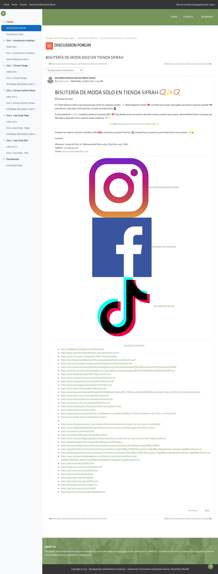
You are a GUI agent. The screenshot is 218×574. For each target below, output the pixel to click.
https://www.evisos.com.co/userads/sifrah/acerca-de (84, 395)
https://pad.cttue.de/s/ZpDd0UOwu (77, 474)
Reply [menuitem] (207, 510)
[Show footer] (210, 566)
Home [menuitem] (6, 4)
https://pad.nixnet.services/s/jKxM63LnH (79, 470)
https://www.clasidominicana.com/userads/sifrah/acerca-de (88, 377)
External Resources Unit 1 (17, 59)
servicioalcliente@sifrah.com (75, 151)
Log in (212, 4)
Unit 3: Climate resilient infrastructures (21, 102)
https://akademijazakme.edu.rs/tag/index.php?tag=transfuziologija (91, 442)
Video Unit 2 (11, 71)
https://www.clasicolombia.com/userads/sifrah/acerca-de (87, 399)
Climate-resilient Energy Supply (60, 38)
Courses (188, 16)
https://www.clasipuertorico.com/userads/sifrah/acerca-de (87, 381)
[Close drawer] (3, 13)
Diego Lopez (63, 81)
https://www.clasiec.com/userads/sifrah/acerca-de (83, 388)
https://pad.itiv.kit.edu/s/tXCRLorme (77, 463)
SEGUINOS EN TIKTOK (163, 306)
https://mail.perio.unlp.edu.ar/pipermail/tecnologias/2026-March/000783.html (97, 363)
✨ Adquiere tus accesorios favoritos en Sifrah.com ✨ (134, 123)
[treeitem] (21, 28)
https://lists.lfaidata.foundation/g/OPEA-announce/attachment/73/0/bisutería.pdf (98, 359)
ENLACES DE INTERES (134, 345)
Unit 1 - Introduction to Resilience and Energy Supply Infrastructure (21, 40)
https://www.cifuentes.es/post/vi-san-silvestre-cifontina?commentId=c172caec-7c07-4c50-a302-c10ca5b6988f (110, 424)
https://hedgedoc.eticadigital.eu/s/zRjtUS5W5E (82, 349)
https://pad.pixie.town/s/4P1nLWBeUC (78, 488)
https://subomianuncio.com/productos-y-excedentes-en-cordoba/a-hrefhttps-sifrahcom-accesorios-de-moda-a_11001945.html (118, 413)
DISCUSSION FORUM (16, 28)
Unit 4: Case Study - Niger (18, 127)
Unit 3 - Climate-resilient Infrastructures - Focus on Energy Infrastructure (21, 90)
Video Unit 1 (11, 46)
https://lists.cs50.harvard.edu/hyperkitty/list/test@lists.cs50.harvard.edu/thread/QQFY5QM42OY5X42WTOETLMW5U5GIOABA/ (118, 367)
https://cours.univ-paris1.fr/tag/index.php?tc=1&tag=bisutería (89, 356)
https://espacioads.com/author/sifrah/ (78, 409)
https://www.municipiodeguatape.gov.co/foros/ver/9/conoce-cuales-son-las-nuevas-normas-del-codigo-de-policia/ (113, 438)
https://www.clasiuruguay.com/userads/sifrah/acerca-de (86, 384)
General (9, 21)
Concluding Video (14, 165)
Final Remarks (12, 159)
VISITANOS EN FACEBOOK (164, 246)
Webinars (207, 16)
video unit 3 (11, 96)
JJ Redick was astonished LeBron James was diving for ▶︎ (188, 63)
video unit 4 (11, 121)
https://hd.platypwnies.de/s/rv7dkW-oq (79, 484)
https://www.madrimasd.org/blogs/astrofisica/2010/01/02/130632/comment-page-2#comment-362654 (108, 427)
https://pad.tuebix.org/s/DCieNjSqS (77, 477)
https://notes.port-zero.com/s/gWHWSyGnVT (82, 466)
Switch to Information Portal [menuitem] (42, 4)
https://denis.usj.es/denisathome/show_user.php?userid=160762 (90, 352)
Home (174, 16)
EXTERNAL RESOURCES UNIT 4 (20, 134)
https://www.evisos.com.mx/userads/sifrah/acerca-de (85, 402)
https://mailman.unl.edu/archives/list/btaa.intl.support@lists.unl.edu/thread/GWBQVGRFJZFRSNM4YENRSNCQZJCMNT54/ (118, 370)
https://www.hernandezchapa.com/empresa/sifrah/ (84, 434)
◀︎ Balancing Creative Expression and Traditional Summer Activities (78, 63)
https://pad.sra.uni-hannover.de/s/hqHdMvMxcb (83, 491)
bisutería (75, 114)
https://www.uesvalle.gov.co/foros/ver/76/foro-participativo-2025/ (91, 406)
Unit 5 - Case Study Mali (17, 140)
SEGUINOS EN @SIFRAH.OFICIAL (163, 187)
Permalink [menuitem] (192, 510)
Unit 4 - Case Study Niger (17, 115)
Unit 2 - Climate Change (17, 65)
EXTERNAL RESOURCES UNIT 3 (20, 109)
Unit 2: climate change (16, 78)
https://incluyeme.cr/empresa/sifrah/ (77, 431)
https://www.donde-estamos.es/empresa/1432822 (83, 417)
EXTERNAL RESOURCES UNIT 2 (20, 84)
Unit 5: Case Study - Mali (17, 152)
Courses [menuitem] (23, 4)
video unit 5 (11, 146)
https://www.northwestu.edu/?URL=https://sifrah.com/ (86, 374)
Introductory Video (14, 34)
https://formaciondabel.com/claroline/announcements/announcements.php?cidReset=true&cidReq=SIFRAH (110, 445)
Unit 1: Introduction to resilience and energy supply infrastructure (21, 53)
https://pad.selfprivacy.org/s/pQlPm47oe (79, 481)
